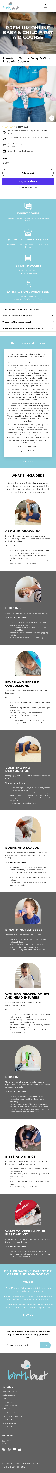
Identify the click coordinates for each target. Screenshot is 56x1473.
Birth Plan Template (10, 1420)
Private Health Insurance (12, 1406)
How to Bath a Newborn (12, 1416)
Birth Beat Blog (8, 1427)
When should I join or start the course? (21, 309)
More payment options (28, 187)
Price (5, 158)
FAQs (4, 1399)
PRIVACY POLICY (31, 1463)
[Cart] (45, 6)
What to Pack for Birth (11, 1423)
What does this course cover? (16, 322)
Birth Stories (7, 1402)
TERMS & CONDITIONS (13, 1467)
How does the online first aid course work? (23, 328)
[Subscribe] (45, 1345)
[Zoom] (51, 118)
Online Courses (8, 1395)
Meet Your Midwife (9, 1392)
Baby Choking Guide (10, 1413)
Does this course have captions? (18, 315)
